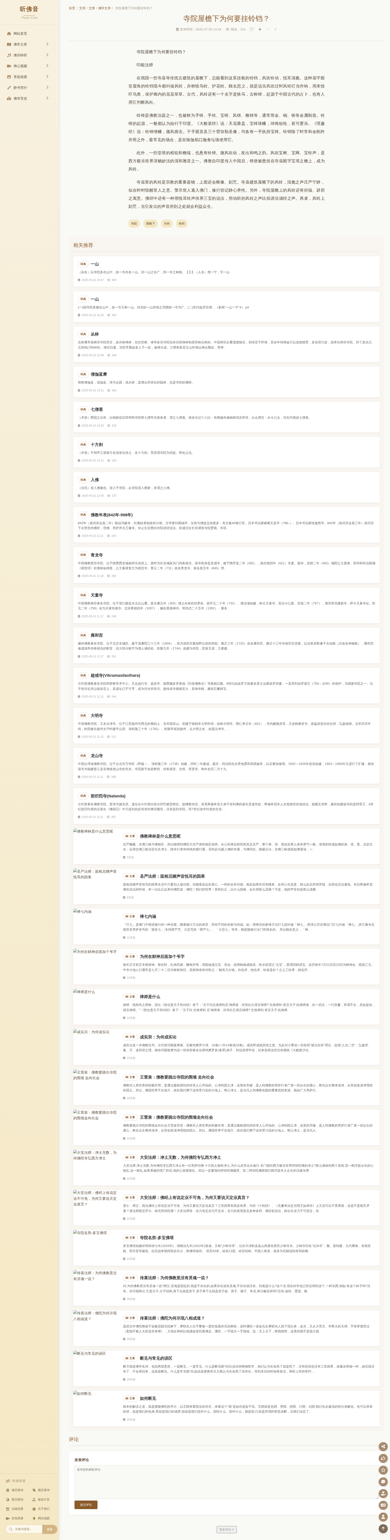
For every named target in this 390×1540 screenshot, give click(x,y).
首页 (72, 8)
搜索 (50, 1529)
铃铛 (182, 223)
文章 (92, 8)
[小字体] (267, 29)
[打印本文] (251, 29)
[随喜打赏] (383, 1493)
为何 (167, 223)
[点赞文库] (383, 1458)
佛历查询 (17, 1490)
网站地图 (44, 1518)
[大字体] (275, 29)
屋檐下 (150, 223)
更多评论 (225, 1529)
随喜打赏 (44, 1499)
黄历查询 (17, 1499)
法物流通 (17, 1508)
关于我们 (44, 1508)
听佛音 (29, 9)
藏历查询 (44, 1490)
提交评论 (86, 1504)
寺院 (134, 223)
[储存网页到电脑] (260, 29)
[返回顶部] (383, 1528)
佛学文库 (104, 8)
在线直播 (17, 1518)
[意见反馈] (383, 1481)
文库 (82, 8)
